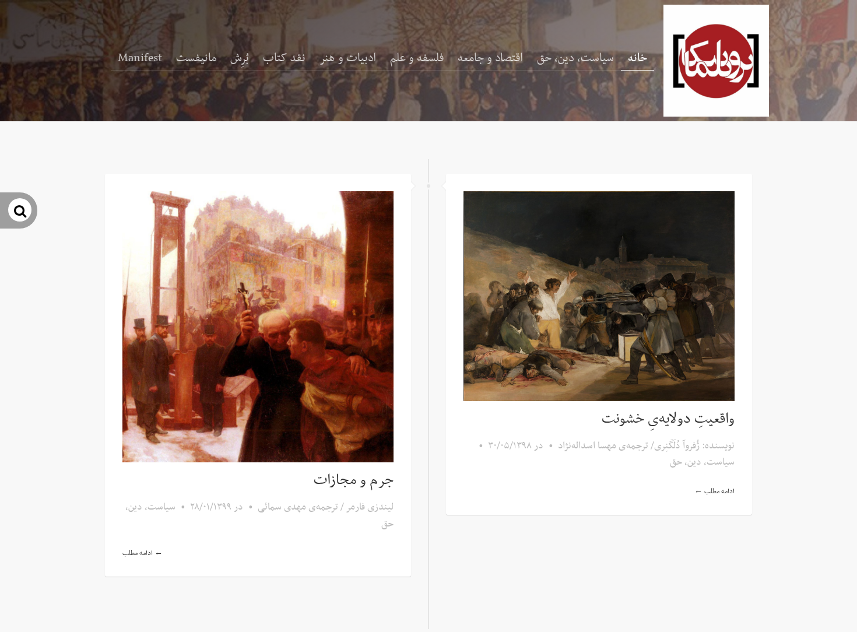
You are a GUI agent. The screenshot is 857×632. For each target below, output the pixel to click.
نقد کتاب (284, 58)
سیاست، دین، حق (575, 58)
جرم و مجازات (354, 480)
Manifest (140, 58)
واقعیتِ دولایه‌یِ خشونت (668, 419)
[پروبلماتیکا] (716, 61)
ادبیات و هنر (347, 58)
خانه (637, 58)
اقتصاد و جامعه (490, 58)
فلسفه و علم (417, 58)
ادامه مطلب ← (142, 553)
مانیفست (196, 58)
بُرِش (239, 58)
